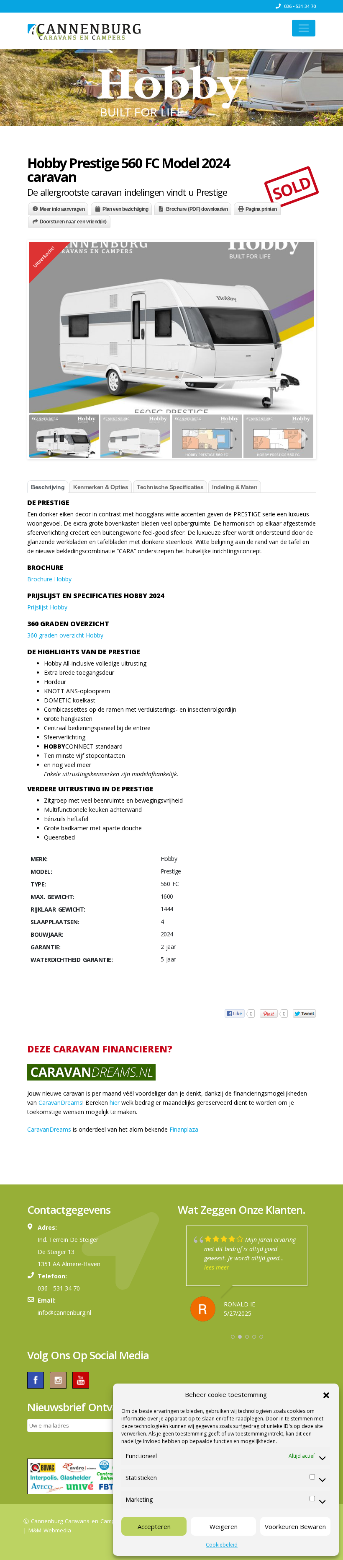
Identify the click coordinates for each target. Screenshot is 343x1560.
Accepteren (154, 1526)
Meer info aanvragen (62, 209)
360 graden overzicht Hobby (65, 635)
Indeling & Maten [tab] (234, 487)
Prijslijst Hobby (47, 607)
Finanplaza (183, 1129)
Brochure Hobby (49, 579)
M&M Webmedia (49, 1530)
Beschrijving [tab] (47, 487)
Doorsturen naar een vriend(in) (73, 222)
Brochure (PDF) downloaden (197, 209)
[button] (326, 1394)
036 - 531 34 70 (299, 6)
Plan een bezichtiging (125, 209)
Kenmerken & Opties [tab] (100, 487)
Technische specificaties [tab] (170, 487)
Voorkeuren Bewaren (295, 1526)
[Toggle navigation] (303, 28)
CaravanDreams (60, 1103)
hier (115, 1103)
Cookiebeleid (222, 1544)
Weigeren (224, 1526)
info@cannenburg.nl (64, 1312)
